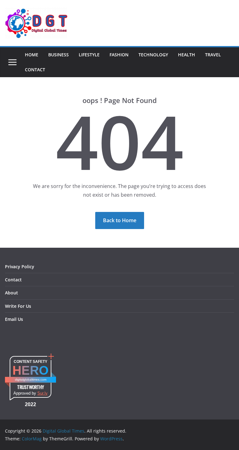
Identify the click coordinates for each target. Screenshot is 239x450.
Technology (153, 55)
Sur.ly (42, 393)
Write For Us (18, 306)
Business (58, 55)
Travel (213, 55)
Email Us (14, 319)
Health (186, 55)
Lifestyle (89, 55)
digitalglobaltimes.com (30, 379)
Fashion (119, 55)
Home (31, 55)
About (11, 293)
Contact (35, 70)
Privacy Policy (19, 267)
